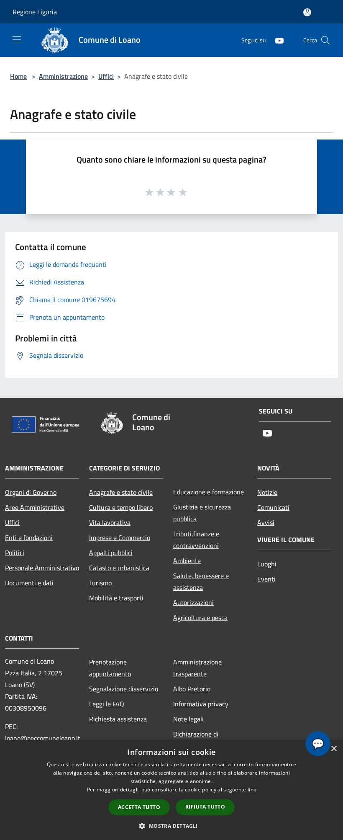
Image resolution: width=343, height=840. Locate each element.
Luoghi (266, 564)
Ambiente (187, 561)
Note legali (188, 719)
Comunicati (273, 507)
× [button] (333, 749)
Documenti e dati (29, 583)
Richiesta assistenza (118, 719)
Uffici (106, 76)
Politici (14, 553)
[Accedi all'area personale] (307, 12)
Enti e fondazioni (29, 537)
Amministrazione (63, 76)
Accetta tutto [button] (139, 807)
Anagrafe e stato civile (121, 492)
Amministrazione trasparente (197, 668)
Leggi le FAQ (106, 704)
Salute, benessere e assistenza (201, 581)
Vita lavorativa (110, 522)
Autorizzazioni (193, 602)
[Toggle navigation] (17, 39)
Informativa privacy (200, 704)
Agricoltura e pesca (200, 618)
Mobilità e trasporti (116, 598)
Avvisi (265, 522)
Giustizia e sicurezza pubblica (202, 513)
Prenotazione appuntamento (110, 668)
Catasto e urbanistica (119, 568)
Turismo (100, 583)
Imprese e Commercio (119, 537)
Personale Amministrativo (42, 568)
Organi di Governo (30, 492)
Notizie (267, 492)
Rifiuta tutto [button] (205, 806)
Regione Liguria (35, 12)
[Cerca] (325, 40)
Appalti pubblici (111, 553)
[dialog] (171, 790)
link (252, 789)
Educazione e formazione (208, 492)
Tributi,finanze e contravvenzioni (196, 540)
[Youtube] (276, 40)
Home (18, 76)
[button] (171, 826)
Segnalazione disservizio (123, 689)
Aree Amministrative (34, 507)
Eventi (266, 579)
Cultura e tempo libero (121, 507)
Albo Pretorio (191, 689)
